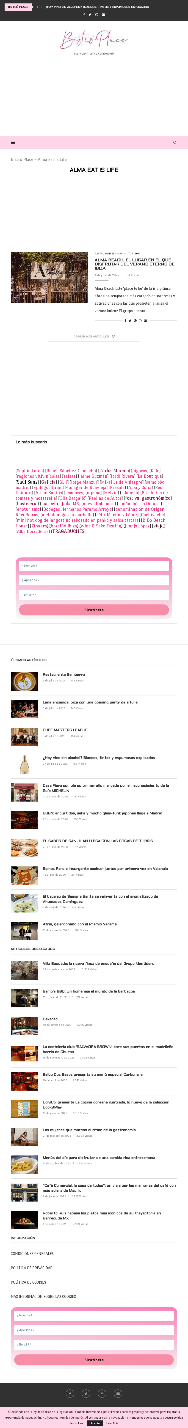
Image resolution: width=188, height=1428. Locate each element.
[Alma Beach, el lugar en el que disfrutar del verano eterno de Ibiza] (49, 277)
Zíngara (39, 526)
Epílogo (40, 487)
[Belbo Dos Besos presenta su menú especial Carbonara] (24, 1081)
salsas (70, 476)
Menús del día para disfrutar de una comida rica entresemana (99, 1158)
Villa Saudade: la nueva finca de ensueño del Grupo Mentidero (98, 963)
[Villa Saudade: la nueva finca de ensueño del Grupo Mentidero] (24, 970)
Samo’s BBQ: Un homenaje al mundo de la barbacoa (89, 991)
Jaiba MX (70, 503)
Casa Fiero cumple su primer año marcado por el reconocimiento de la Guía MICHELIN (106, 788)
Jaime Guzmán (93, 476)
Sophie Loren (30, 470)
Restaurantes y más (108, 253)
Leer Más (112, 1423)
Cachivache (152, 514)
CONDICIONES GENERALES (32, 1254)
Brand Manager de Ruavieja (79, 487)
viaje (158, 526)
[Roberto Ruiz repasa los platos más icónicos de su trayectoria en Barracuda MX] (24, 1220)
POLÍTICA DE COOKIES (28, 1282)
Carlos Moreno (114, 470)
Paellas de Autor (105, 498)
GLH (63, 482)
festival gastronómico (148, 498)
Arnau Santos (49, 492)
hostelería (27, 503)
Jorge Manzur (84, 482)
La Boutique (150, 476)
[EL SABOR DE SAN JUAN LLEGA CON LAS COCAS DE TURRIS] (24, 848)
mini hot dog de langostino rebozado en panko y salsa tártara (78, 520)
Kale (155, 470)
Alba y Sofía (140, 487)
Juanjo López (137, 526)
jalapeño (129, 492)
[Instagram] (96, 14)
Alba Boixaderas (33, 531)
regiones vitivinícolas (38, 476)
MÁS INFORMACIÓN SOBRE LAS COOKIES (43, 1296)
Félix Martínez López (116, 514)
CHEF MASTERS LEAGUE (65, 730)
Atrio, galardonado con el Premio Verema (80, 924)
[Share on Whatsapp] (140, 321)
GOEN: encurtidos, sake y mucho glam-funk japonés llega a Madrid (102, 813)
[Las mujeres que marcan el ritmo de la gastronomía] (24, 1137)
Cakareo (50, 1019)
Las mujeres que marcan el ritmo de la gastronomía (89, 1130)
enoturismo (28, 509)
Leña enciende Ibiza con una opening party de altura (90, 702)
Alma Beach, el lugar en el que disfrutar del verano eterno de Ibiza (134, 264)
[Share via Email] (145, 321)
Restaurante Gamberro (64, 674)
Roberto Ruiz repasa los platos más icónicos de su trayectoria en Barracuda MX (102, 1216)
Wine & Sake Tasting (101, 526)
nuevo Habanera (99, 503)
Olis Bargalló (72, 498)
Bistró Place (22, 159)
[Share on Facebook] (125, 321)
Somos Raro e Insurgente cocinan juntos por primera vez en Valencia (105, 869)
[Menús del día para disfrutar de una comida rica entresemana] (24, 1164)
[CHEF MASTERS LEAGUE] (24, 737)
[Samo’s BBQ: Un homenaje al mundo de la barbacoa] (24, 998)
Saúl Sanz (27, 482)
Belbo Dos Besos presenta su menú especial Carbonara (93, 1074)
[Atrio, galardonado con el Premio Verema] (24, 931)
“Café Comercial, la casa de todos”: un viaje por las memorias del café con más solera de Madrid (109, 1188)
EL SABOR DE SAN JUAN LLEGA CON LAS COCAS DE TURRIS (98, 841)
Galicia (48, 482)
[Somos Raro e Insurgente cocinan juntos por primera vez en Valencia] (24, 875)
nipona (93, 492)
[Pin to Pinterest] (135, 321)
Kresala (117, 487)
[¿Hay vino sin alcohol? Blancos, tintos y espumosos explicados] (24, 764)
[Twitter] (90, 14)
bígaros (140, 470)
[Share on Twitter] (130, 321)
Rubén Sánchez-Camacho (71, 470)
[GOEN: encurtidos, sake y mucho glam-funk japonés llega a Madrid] (24, 820)
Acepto (95, 1423)
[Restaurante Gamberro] (24, 681)
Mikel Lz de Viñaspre (121, 482)
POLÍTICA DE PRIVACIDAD (32, 1268)
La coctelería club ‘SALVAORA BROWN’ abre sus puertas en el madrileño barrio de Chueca (108, 1049)
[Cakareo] (24, 1026)
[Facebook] (84, 14)
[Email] (103, 14)
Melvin (111, 492)
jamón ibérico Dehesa (139, 503)
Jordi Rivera (122, 476)
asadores (74, 492)
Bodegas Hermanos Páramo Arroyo (77, 509)
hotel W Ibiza (64, 526)
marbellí (49, 503)
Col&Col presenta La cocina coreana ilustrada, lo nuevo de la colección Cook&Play (106, 1105)
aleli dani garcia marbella (67, 514)
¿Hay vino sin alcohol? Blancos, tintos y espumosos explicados (97, 7)
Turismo (134, 253)
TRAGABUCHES (68, 531)
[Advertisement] (94, 94)
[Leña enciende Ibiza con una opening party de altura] (24, 709)
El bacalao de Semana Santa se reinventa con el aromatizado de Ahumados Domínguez (100, 899)
